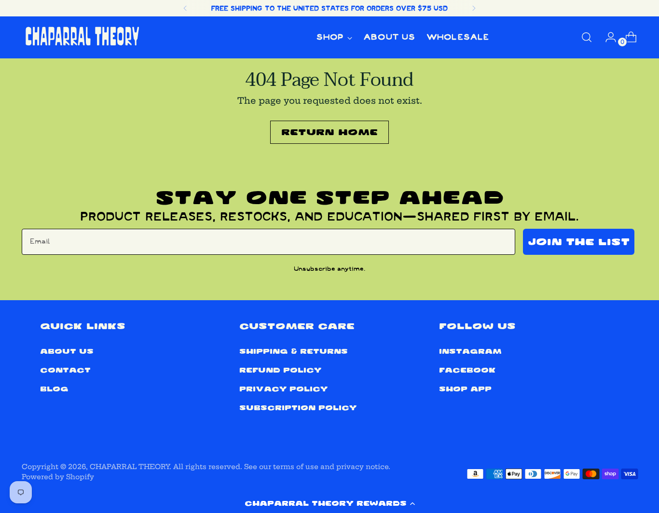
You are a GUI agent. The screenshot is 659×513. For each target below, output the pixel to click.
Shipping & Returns (293, 351)
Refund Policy (280, 370)
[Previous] (185, 8)
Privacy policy (283, 389)
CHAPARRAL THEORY (129, 466)
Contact (65, 370)
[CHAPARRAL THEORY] (82, 37)
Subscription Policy (298, 408)
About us (67, 351)
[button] (329, 503)
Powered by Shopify (58, 476)
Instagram (470, 351)
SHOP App (465, 389)
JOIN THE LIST (579, 241)
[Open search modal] (586, 37)
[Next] (473, 8)
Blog (54, 389)
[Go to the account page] (607, 37)
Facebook (467, 370)
